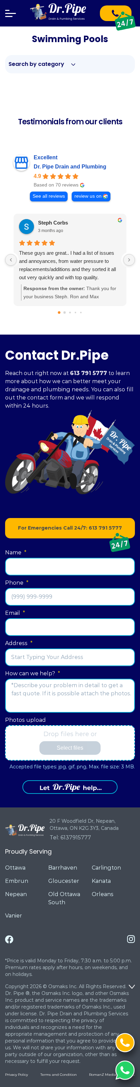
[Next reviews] (129, 260)
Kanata (101, 881)
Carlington (106, 868)
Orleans (102, 894)
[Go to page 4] (81, 312)
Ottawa (15, 868)
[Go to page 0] (59, 312)
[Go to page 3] (75, 312)
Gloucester (63, 881)
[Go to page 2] (70, 312)
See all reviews (49, 196)
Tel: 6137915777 (70, 837)
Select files (70, 748)
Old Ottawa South (64, 898)
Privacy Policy (16, 1074)
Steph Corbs (53, 223)
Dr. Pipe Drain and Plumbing (70, 167)
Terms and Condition (58, 1074)
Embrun (16, 881)
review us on (88, 196)
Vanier (13, 915)
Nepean (16, 894)
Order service (70, 787)
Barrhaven (62, 868)
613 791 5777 (88, 373)
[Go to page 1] (65, 312)
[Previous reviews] (11, 260)
